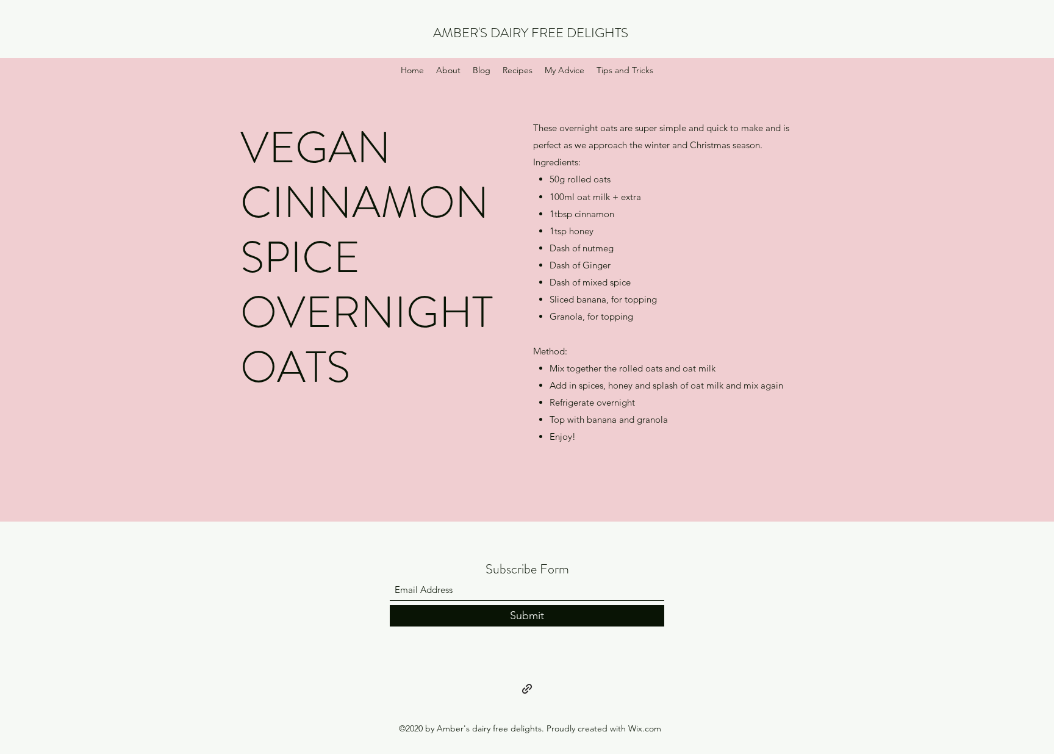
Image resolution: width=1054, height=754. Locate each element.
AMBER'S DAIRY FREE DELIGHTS (530, 32)
